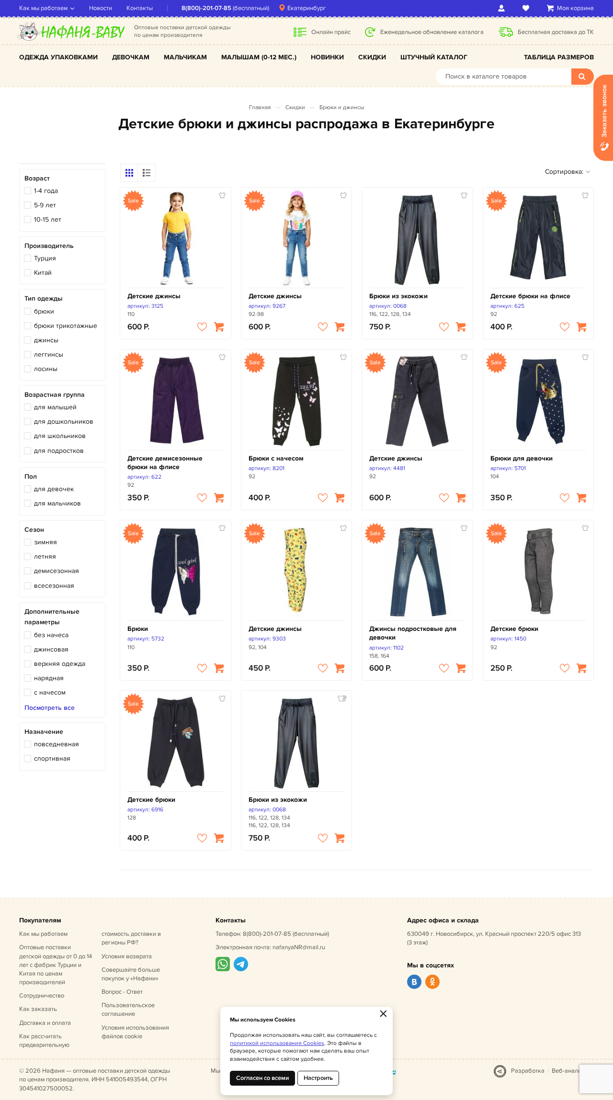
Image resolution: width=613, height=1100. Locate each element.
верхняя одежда (59, 664)
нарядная (49, 678)
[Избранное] (527, 8)
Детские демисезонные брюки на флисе (165, 462)
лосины (45, 369)
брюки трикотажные (65, 326)
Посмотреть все (49, 708)
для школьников (60, 436)
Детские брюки (514, 629)
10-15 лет (47, 219)
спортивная (52, 758)
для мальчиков (57, 503)
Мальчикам (185, 57)
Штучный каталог (433, 57)
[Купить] (219, 327)
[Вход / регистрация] (503, 8)
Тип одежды (43, 298)
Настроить (318, 1078)
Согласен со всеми (262, 1078)
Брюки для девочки (521, 458)
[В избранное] (202, 327)
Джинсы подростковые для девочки (412, 633)
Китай (43, 273)
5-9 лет (45, 205)
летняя (45, 556)
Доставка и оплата (45, 1023)
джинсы (46, 340)
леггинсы (48, 354)
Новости (100, 8)
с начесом (50, 692)
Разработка (528, 1071)
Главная (260, 107)
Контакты (139, 8)
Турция (45, 258)
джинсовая (51, 649)
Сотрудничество (41, 995)
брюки (44, 311)
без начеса (51, 635)
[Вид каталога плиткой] (129, 172)
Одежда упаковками (58, 57)
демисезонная (56, 571)
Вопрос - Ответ (122, 992)
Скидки (372, 57)
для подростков (59, 451)
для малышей (55, 407)
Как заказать (38, 1009)
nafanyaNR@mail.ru (298, 947)
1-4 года (46, 191)
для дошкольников (63, 421)
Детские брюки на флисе (530, 296)
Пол (30, 476)
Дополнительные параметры (51, 616)
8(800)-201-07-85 (206, 8)
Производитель (49, 246)
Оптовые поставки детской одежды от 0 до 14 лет (55, 964)
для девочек (54, 489)
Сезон (34, 530)
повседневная (56, 744)
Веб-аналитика (573, 1071)
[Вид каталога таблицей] (146, 172)
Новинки (327, 57)
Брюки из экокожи (398, 296)
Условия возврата (127, 956)
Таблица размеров (559, 57)
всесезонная (54, 586)
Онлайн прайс (331, 32)
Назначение (43, 732)
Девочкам (130, 57)
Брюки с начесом (276, 458)
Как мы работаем (43, 8)
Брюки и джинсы (341, 107)
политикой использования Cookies (277, 1043)
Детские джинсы (154, 296)
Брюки (137, 629)
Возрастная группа (54, 395)
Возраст (37, 178)
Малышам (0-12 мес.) (258, 57)
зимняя (45, 542)
